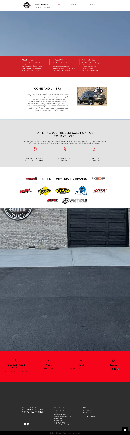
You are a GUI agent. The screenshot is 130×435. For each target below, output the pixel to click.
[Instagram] (28, 424)
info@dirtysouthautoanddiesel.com (81, 369)
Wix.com (78, 433)
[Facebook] (25, 424)
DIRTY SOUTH (41, 4)
